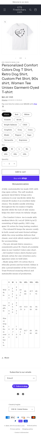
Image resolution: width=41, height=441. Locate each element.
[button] (4, 9)
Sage (29, 135)
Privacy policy (15, 429)
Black (6, 114)
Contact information (22, 432)
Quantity (5, 159)
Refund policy (32, 425)
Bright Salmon (10, 125)
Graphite (8, 130)
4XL (24, 154)
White (27, 114)
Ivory (30, 130)
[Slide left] (15, 58)
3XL (15, 154)
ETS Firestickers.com (17, 425)
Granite (7, 120)
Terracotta (8, 140)
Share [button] (6, 358)
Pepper (18, 135)
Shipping (4, 100)
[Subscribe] (33, 378)
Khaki (6, 135)
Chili (25, 125)
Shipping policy (27, 429)
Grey (20, 130)
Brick (19, 120)
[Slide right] (25, 58)
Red (16, 114)
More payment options (20, 184)
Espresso (23, 140)
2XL (6, 154)
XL (27, 149)
